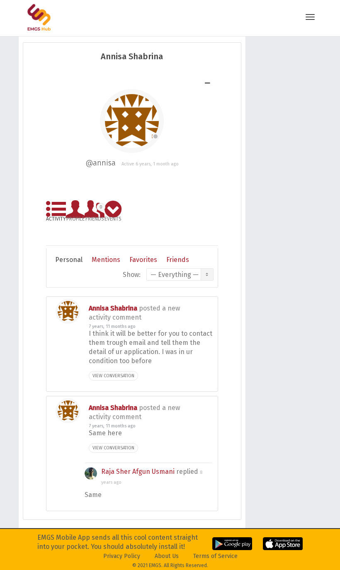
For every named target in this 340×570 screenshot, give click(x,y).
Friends (94, 211)
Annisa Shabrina (113, 308)
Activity (56, 217)
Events (112, 217)
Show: (132, 275)
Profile (75, 217)
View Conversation (113, 375)
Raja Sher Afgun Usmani (138, 471)
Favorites (143, 260)
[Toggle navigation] (310, 17)
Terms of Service (215, 556)
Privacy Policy (121, 556)
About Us (167, 556)
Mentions (106, 260)
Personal (69, 260)
